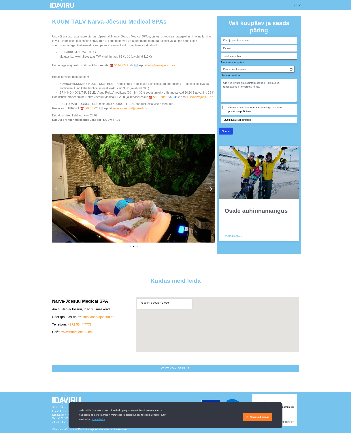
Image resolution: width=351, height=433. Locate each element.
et (295, 4)
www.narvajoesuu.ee (76, 332)
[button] (56, 189)
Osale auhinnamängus (256, 210)
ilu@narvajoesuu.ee (200, 97)
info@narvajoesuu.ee (161, 65)
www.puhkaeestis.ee (115, 429)
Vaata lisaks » (233, 236)
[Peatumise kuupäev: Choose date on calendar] (291, 69)
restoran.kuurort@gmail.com (130, 108)
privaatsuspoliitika (238, 119)
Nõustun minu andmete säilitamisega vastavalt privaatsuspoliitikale (255, 109)
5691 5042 (160, 97)
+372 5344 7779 (80, 324)
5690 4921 (92, 108)
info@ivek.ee (59, 422)
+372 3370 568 (66, 418)
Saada (226, 131)
